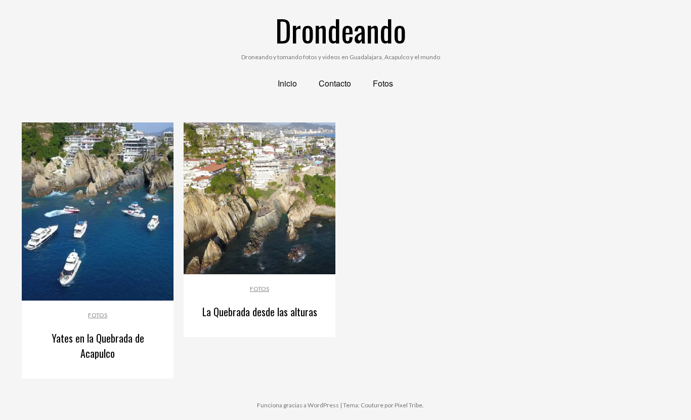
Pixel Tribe (408, 405)
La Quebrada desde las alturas (259, 311)
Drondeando (340, 29)
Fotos (97, 315)
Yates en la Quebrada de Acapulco (98, 345)
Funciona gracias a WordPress (298, 405)
